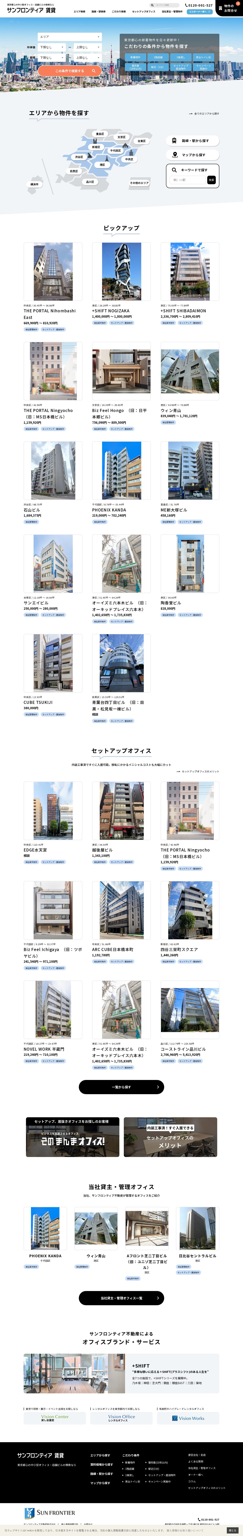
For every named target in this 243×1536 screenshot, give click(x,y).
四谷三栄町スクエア (179, 949)
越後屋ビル (102, 850)
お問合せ (88, 1524)
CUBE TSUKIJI (38, 702)
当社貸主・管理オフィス (202, 1468)
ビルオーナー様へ (198, 11)
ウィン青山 (171, 410)
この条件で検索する (69, 70)
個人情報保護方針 (69, 1524)
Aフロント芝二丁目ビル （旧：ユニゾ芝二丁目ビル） (148, 1261)
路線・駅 (98, 11)
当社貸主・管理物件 (172, 11)
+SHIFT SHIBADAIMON (183, 310)
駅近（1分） (158, 67)
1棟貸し (180, 57)
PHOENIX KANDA (109, 510)
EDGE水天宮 (35, 850)
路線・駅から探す (101, 1474)
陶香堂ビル (171, 602)
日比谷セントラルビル (197, 1255)
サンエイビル (36, 602)
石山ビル (32, 510)
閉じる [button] (232, 1530)
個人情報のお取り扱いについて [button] (185, 1530)
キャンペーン (203, 67)
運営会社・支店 (197, 1455)
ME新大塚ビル (174, 510)
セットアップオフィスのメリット (200, 771)
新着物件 (136, 57)
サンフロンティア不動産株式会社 (40, 1524)
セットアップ (143, 11)
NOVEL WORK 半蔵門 (44, 1049)
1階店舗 (158, 57)
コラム (192, 1481)
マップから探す (100, 1483)
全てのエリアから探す (206, 113)
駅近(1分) (153, 1468)
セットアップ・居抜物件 (162, 1475)
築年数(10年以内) (158, 1462)
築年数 (135, 67)
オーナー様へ (195, 1474)
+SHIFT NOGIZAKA (111, 310)
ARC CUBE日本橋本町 (112, 949)
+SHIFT (141, 1365)
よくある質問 (195, 1461)
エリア (79, 11)
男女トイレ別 (203, 57)
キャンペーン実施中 (159, 1481)
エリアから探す (100, 1455)
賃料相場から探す (101, 1464)
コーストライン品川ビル (183, 1049)
